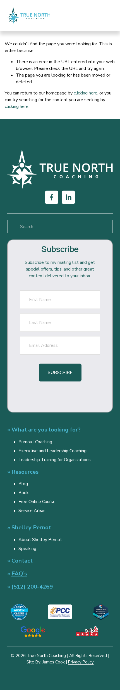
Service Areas (31, 511)
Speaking (27, 549)
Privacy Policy (81, 662)
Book (23, 493)
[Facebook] (51, 197)
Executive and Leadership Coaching (52, 451)
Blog (23, 484)
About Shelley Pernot (40, 540)
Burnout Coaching (35, 442)
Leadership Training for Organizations (54, 460)
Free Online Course (37, 502)
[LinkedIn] (68, 197)
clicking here (85, 93)
